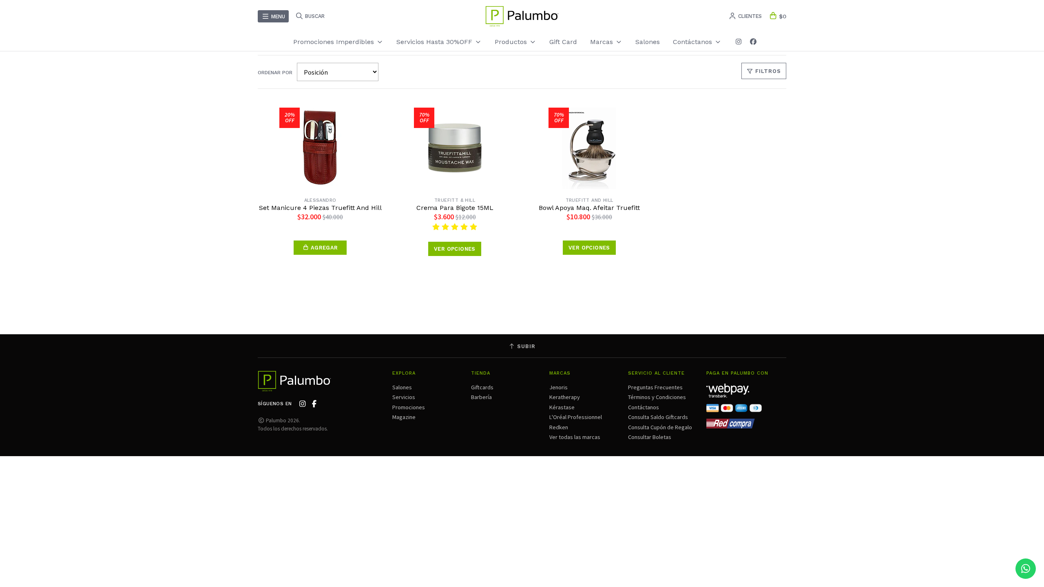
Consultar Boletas (649, 437)
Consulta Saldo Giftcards (658, 417)
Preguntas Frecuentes (655, 387)
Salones (647, 42)
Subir (525, 346)
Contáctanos (643, 407)
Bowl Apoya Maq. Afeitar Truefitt (589, 208)
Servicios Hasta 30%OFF (435, 42)
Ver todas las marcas (574, 437)
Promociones (408, 407)
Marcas (602, 42)
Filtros (767, 71)
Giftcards (482, 387)
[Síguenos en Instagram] (738, 42)
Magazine (404, 417)
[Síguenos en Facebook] (753, 42)
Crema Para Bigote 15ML (454, 208)
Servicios (403, 397)
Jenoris (558, 387)
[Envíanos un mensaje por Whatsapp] (1025, 568)
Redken (558, 427)
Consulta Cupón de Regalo (660, 427)
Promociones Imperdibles (334, 42)
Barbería (481, 397)
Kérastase (562, 407)
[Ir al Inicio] (522, 16)
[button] (320, 248)
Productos (512, 42)
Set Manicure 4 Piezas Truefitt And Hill (320, 208)
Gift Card (563, 42)
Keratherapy (564, 397)
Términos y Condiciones (657, 397)
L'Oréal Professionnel (575, 417)
